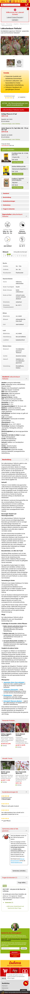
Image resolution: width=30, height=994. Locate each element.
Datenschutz (5, 988)
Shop (5, 975)
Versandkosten (5, 145)
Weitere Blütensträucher (7, 25)
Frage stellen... (22, 882)
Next (27, 727)
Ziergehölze (16, 24)
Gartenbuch (25, 975)
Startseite (3, 24)
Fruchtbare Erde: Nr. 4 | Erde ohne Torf (20, 153)
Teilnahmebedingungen (16, 862)
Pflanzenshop (9, 24)
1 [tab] (14, 56)
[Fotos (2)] (11, 63)
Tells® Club (15, 975)
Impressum (5, 985)
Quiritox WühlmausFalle (19, 166)
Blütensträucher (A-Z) (24, 24)
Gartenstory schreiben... (20, 871)
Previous (2, 727)
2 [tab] (16, 56)
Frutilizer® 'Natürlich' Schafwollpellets (18, 179)
